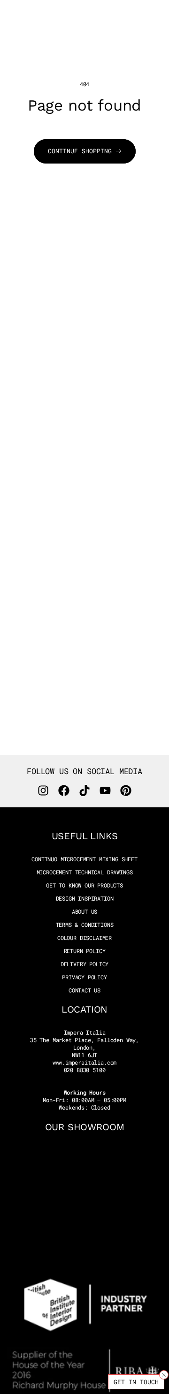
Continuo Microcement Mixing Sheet (84, 859)
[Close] (164, 1375)
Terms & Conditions (85, 924)
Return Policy (85, 950)
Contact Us (84, 990)
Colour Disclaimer (84, 937)
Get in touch (136, 1382)
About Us (85, 911)
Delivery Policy (84, 964)
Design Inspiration (85, 898)
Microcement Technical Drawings (85, 872)
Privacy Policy (84, 977)
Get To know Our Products (84, 885)
